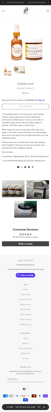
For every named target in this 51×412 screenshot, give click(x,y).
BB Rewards (25, 353)
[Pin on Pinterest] (25, 167)
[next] (48, 3)
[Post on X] (21, 167)
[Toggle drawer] (3, 11)
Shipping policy (25, 324)
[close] (44, 407)
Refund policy (25, 304)
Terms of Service (25, 299)
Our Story (25, 358)
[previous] (2, 3)
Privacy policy (25, 314)
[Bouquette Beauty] (25, 11)
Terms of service (25, 319)
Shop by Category (25, 348)
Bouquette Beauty (25, 88)
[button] (33, 167)
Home (25, 338)
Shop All (25, 343)
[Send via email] (29, 167)
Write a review (25, 244)
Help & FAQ (25, 294)
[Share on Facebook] (18, 167)
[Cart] (47, 11)
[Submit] (41, 379)
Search (25, 289)
